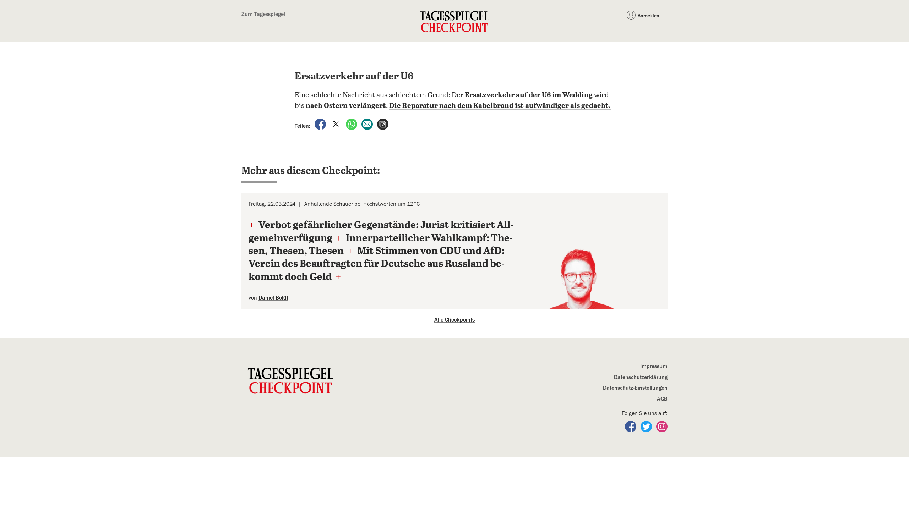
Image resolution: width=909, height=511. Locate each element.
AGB (662, 399)
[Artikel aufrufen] (382, 124)
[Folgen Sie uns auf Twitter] (647, 426)
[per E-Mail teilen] (367, 124)
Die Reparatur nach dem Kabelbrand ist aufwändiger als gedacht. (500, 106)
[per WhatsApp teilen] (352, 124)
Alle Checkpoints (454, 320)
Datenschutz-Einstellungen (635, 388)
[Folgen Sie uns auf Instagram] (662, 426)
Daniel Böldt (273, 298)
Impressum (654, 366)
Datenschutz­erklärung (641, 377)
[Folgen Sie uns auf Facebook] (631, 426)
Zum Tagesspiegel (263, 14)
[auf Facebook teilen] (321, 124)
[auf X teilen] (336, 124)
